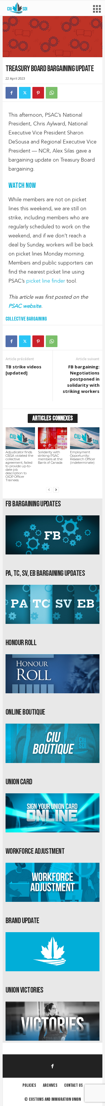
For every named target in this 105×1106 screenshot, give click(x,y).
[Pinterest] (38, 93)
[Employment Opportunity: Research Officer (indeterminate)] (84, 438)
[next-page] (56, 490)
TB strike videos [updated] (23, 370)
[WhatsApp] (51, 93)
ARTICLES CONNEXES (52, 418)
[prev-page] (49, 490)
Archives (50, 1085)
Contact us (73, 1085)
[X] (25, 93)
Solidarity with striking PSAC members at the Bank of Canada (50, 457)
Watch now (22, 185)
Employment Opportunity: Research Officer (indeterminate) (82, 457)
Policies (29, 1085)
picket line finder (45, 281)
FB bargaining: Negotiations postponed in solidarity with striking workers (81, 379)
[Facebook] (11, 93)
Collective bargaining (26, 319)
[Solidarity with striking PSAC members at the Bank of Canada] (52, 438)
